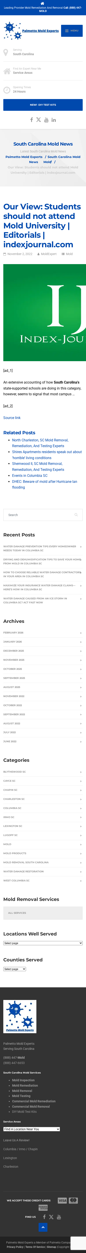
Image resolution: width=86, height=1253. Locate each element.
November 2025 (13, 660)
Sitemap (51, 1247)
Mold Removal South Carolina (26, 862)
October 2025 (12, 669)
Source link (12, 418)
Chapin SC (10, 790)
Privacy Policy (15, 1247)
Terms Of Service (35, 1247)
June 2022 (9, 741)
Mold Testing (21, 1096)
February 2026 (13, 632)
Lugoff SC (10, 835)
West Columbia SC (16, 880)
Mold (69, 254)
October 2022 (12, 705)
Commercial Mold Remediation (34, 1101)
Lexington (10, 1157)
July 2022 (9, 732)
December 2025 (13, 650)
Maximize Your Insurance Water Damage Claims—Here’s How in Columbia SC (39, 587)
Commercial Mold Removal (31, 1106)
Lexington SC (12, 826)
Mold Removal (22, 1090)
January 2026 (12, 641)
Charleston (10, 1166)
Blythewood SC (14, 771)
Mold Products (14, 853)
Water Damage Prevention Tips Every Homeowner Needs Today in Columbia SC (39, 548)
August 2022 (11, 723)
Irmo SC (8, 817)
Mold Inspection (23, 1080)
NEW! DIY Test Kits (43, 104)
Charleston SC (14, 799)
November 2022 (13, 696)
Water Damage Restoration (23, 871)
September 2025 (14, 678)
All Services (17, 913)
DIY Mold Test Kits (24, 1111)
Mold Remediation (25, 1085)
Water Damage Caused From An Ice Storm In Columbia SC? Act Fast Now (35, 600)
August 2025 (11, 687)
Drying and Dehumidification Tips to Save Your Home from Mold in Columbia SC (42, 561)
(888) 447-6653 (14, 1062)
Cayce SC (9, 780)
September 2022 (14, 714)
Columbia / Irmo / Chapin (20, 1149)
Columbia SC (12, 808)
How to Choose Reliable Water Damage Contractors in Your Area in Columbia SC (42, 574)
